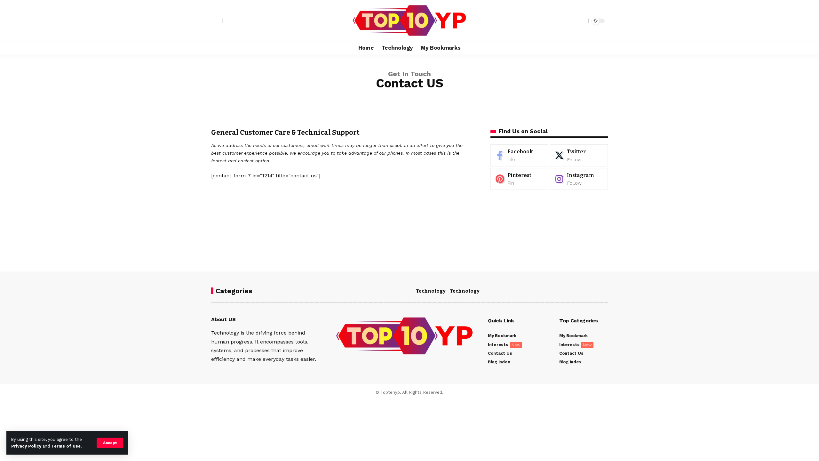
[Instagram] (579, 179)
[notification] (572, 21)
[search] (582, 21)
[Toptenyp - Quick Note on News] (409, 21)
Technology (431, 291)
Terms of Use (66, 446)
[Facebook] (519, 155)
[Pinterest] (519, 179)
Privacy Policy (26, 446)
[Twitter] (579, 155)
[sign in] (217, 21)
